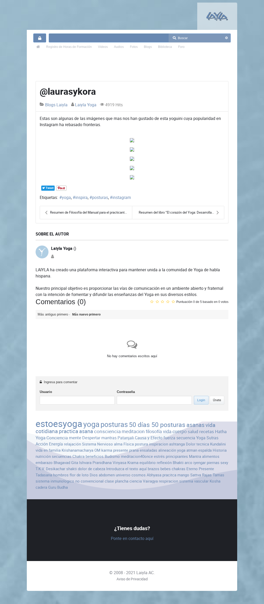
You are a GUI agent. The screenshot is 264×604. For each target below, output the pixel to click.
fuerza (169, 438)
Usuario (46, 392)
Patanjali (126, 438)
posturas (100, 197)
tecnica (202, 444)
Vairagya (150, 481)
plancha (121, 481)
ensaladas (148, 450)
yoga (66, 197)
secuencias (61, 456)
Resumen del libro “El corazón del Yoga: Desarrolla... (176, 212)
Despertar (91, 438)
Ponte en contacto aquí (132, 538)
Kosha (215, 481)
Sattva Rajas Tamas (207, 475)
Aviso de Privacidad (132, 579)
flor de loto (79, 475)
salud (193, 431)
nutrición (43, 456)
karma (106, 450)
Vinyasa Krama (125, 462)
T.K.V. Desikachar (50, 468)
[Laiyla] (217, 16)
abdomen (107, 475)
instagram (121, 197)
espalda (205, 450)
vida (167, 431)
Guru (52, 487)
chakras (178, 468)
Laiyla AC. (145, 573)
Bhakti (178, 462)
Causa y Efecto (148, 438)
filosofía (154, 431)
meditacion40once (137, 456)
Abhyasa (154, 475)
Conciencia (57, 438)
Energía (56, 444)
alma (118, 444)
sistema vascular (194, 481)
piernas (213, 462)
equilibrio (147, 462)
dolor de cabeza (91, 468)
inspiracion (158, 444)
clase (109, 481)
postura (141, 444)
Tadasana (44, 475)
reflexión (164, 462)
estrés (159, 456)
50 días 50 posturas (157, 424)
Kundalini (218, 444)
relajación (72, 444)
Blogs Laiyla (56, 105)
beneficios (95, 456)
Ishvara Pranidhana (95, 462)
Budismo (112, 456)
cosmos (138, 475)
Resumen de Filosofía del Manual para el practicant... (88, 212)
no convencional (89, 481)
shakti (71, 468)
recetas (206, 431)
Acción (42, 444)
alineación (167, 450)
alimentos (210, 456)
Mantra (195, 456)
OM (97, 450)
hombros (61, 475)
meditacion (133, 431)
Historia (220, 450)
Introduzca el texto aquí (126, 468)
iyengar (199, 462)
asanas (195, 425)
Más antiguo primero (53, 314)
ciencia (135, 481)
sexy (224, 462)
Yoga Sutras (207, 438)
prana (134, 450)
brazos (153, 468)
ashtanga (177, 444)
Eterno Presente (200, 468)
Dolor (190, 444)
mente (75, 438)
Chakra (78, 456)
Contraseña (126, 392)
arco (188, 462)
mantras (109, 438)
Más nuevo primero (86, 314)
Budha (62, 487)
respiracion (168, 481)
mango (183, 475)
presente (120, 450)
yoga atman (187, 450)
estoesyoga (59, 423)
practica (68, 431)
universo (123, 475)
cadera (41, 487)
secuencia (185, 438)
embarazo (44, 462)
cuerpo (179, 431)
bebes (165, 468)
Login (201, 400)
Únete (217, 400)
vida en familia (48, 450)
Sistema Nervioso (97, 444)
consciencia (107, 431)
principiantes (177, 456)
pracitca (169, 475)
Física (128, 444)
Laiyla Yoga (85, 105)
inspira (81, 197)
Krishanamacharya (77, 450)
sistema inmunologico (55, 481)
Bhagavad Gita (66, 462)
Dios (94, 475)
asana (86, 431)
